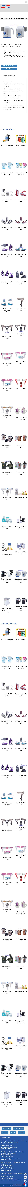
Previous (2, 29)
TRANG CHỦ (6, 1128)
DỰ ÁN (13, 1132)
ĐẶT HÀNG (9, 69)
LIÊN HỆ (21, 1132)
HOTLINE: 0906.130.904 (9, 65)
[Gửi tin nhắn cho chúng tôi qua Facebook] (25, 1185)
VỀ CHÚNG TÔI (18, 1128)
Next (25, 29)
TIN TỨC (4, 1132)
